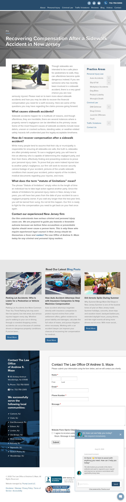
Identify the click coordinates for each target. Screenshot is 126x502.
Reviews (95, 7)
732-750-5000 (115, 3)
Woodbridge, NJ (17, 456)
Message (56, 404)
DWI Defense (95, 107)
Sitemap (18, 488)
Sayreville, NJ (16, 447)
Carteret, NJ (15, 414)
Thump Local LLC (28, 484)
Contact (117, 7)
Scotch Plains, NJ (17, 451)
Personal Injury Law (95, 74)
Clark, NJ (14, 418)
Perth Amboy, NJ (17, 439)
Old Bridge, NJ (16, 435)
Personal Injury (53, 7)
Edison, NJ (14, 426)
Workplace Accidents (99, 87)
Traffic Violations (82, 7)
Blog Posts (73, 269)
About (42, 7)
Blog (102, 7)
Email (55, 387)
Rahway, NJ (15, 443)
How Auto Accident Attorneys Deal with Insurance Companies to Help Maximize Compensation (62, 301)
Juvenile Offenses (97, 115)
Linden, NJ (14, 430)
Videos (109, 7)
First (53, 382)
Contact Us (91, 127)
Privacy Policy (27, 488)
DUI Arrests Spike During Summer (102, 298)
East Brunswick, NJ (18, 422)
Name (55, 375)
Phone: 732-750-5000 (19, 384)
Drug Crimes (95, 111)
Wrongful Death (96, 98)
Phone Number (59, 395)
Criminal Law (67, 7)
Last (63, 382)
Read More (12, 337)
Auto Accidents (96, 78)
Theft (92, 119)
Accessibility (17, 491)
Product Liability (97, 94)
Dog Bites (94, 91)
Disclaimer (10, 488)
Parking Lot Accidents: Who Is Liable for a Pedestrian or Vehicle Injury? (22, 301)
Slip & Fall (94, 82)
